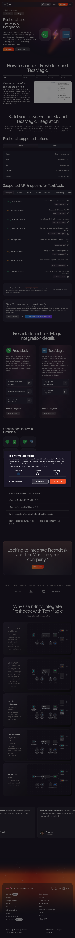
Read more (45, 466)
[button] (15, 481)
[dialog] (37, 469)
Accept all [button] (58, 481)
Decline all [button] (40, 481)
